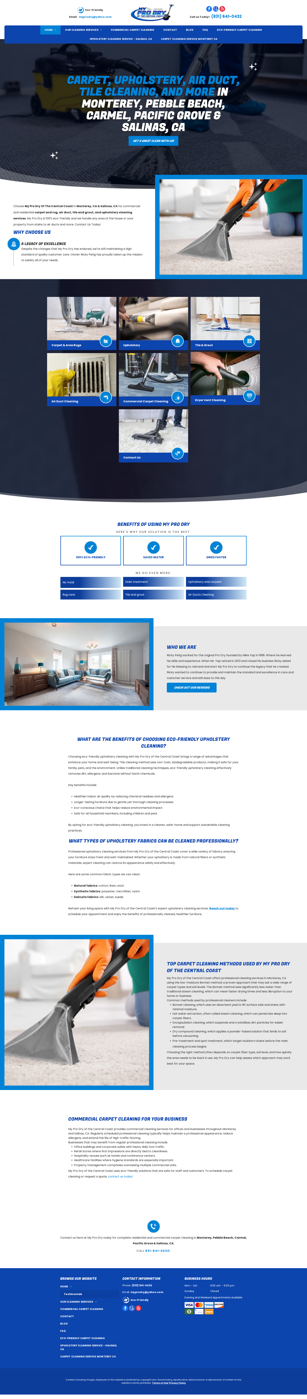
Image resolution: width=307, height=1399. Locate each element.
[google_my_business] (216, 9)
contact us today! (120, 1176)
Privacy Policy (177, 1382)
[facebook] (209, 9)
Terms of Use (160, 1382)
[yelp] (222, 9)
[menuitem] (50, 29)
